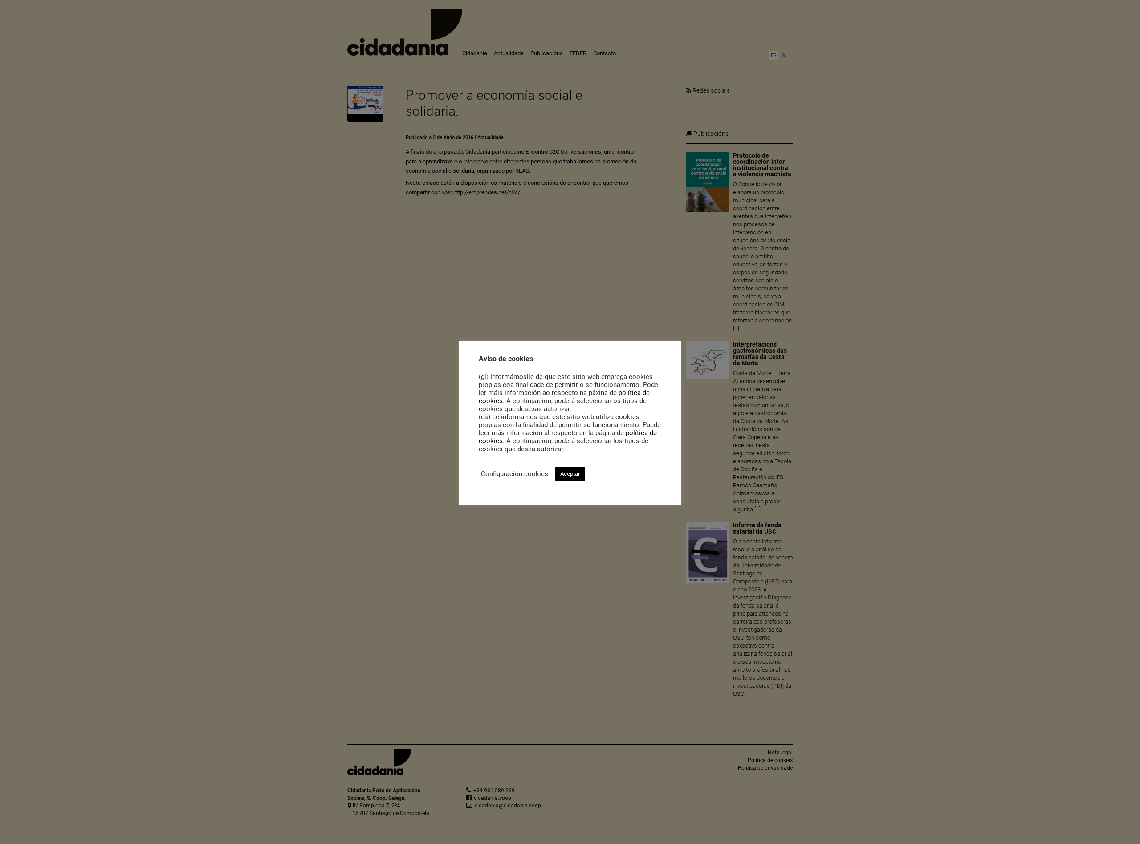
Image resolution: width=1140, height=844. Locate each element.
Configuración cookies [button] (514, 474)
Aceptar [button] (570, 473)
